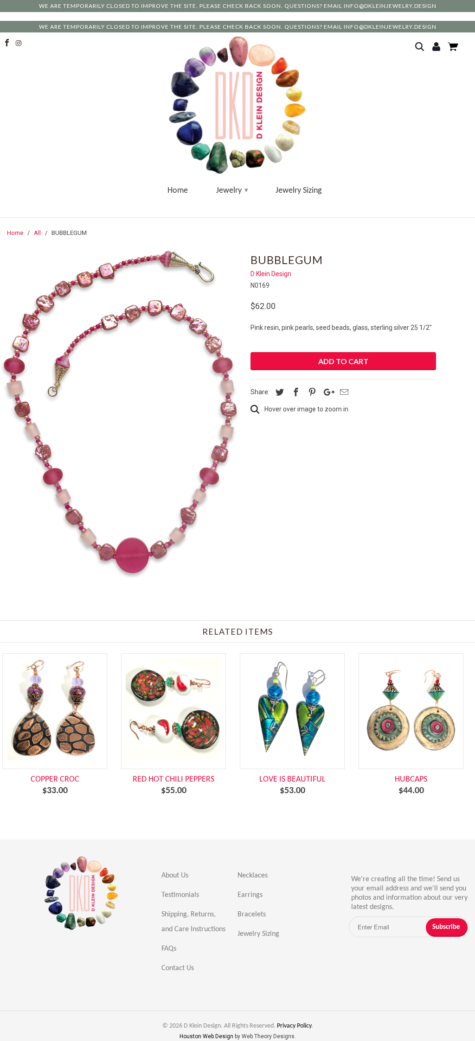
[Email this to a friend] (342, 392)
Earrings (250, 895)
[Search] (422, 47)
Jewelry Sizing (298, 190)
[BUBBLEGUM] (120, 414)
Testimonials (180, 895)
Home (177, 190)
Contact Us (177, 968)
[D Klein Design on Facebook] (8, 43)
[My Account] (437, 47)
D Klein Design (270, 274)
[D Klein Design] (237, 106)
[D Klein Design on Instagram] (20, 43)
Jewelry (231, 190)
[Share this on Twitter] (278, 392)
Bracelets (252, 914)
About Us (174, 875)
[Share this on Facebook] (294, 392)
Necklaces (253, 875)
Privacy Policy (294, 1025)
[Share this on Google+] (326, 392)
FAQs (168, 949)
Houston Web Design (207, 1036)
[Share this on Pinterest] (310, 392)
